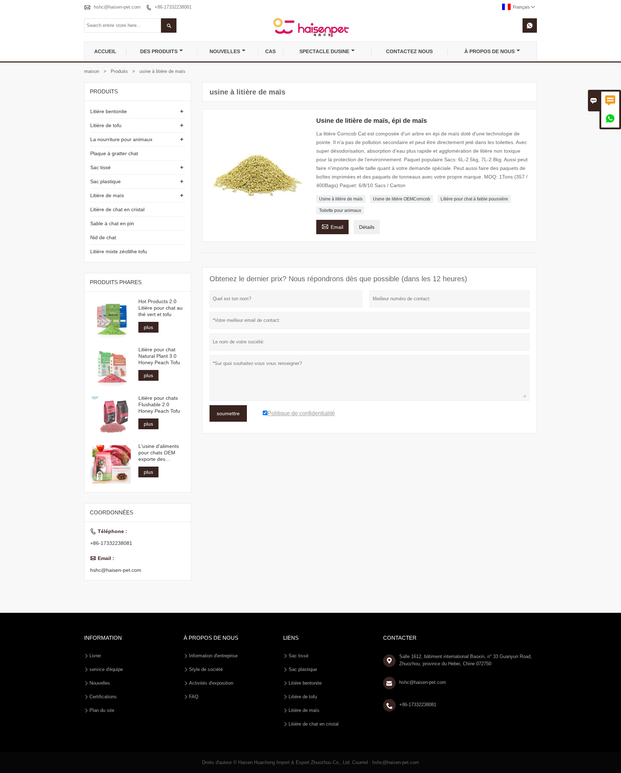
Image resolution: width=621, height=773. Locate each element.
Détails (366, 227)
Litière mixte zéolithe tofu (118, 251)
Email (332, 226)
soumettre (228, 413)
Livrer (95, 655)
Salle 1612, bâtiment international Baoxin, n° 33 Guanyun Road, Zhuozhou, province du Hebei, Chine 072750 (465, 660)
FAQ (193, 696)
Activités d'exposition (211, 683)
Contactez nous (409, 51)
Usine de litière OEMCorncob (401, 199)
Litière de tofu (105, 125)
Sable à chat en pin (112, 223)
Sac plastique (105, 181)
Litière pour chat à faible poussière (474, 199)
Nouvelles (225, 51)
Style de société (206, 669)
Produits (119, 71)
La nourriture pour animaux (121, 139)
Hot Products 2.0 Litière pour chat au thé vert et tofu (160, 307)
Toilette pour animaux (340, 210)
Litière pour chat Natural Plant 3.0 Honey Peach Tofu (159, 356)
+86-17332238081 (173, 7)
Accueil (105, 51)
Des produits (159, 51)
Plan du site (101, 710)
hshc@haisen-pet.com (117, 7)
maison (91, 71)
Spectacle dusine (324, 51)
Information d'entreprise (213, 655)
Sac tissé (100, 167)
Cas (270, 51)
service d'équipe (106, 669)
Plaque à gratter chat (114, 153)
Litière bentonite (108, 111)
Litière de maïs (107, 195)
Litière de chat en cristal (117, 209)
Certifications (103, 696)
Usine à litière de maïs (341, 199)
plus (148, 327)
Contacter (400, 638)
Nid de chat (103, 237)
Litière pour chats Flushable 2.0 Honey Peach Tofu (159, 404)
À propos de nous (489, 51)
